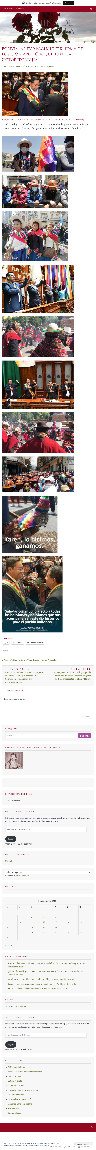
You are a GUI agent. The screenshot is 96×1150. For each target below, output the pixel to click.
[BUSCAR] (91, 9)
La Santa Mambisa (16, 1095)
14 (68, 922)
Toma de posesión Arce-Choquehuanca (43, 660)
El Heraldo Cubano (16, 1067)
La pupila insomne (16, 1085)
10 (19, 922)
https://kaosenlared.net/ (19, 1099)
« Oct (7, 945)
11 (32, 922)
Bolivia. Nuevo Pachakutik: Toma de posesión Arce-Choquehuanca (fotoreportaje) (42, 54)
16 (7, 927)
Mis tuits (9, 861)
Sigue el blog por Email (20, 812)
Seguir (11, 839)
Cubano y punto (15, 1081)
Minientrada (9, 66)
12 (44, 922)
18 (32, 927)
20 (56, 927)
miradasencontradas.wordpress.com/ (25, 1072)
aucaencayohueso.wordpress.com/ (23, 1090)
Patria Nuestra (14, 1076)
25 (32, 932)
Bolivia (23, 660)
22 (80, 927)
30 (7, 937)
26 (44, 932)
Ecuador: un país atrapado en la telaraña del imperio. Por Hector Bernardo (42, 984)
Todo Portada (14, 1108)
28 (68, 932)
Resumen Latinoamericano (20, 1104)
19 (44, 927)
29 (80, 932)
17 (19, 927)
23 (7, 932)
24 (19, 932)
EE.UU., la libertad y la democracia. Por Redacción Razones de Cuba (38, 988)
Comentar (86, 716)
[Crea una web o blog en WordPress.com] (91, 1127)
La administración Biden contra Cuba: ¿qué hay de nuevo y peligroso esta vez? (43, 979)
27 (56, 932)
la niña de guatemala (45, 66)
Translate (25, 876)
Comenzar (68, 3)
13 (56, 922)
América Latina (10, 660)
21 (68, 927)
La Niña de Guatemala (48, 27)
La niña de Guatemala (14, 9)
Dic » (13, 945)
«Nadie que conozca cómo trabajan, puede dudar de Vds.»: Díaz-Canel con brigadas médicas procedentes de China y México (72, 674)
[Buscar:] (42, 735)
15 (80, 922)
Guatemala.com (15, 1113)
